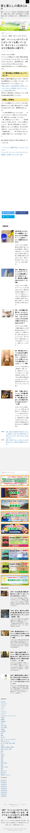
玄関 (2, 761)
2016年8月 (3, 796)
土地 (2, 723)
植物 (2, 757)
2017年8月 (3, 782)
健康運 (12, 147)
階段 (2, 768)
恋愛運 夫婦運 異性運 (7, 747)
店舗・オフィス (5, 741)
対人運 (2, 737)
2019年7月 (3, 780)
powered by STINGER (17, 830)
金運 (2, 765)
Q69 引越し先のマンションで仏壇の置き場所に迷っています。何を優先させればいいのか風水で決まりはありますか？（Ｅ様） (21, 397)
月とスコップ (15, 806)
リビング (3, 713)
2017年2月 (3, 786)
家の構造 (3, 731)
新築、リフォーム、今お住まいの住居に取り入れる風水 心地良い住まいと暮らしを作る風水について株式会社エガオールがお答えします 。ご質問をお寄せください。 (15, 822)
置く (18, 154)
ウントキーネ (23, 804)
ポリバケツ (24, 152)
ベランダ (17, 152)
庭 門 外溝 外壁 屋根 (8, 743)
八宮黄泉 (8, 154)
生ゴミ (14, 154)
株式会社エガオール (13, 804)
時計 (2, 753)
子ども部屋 (4, 727)
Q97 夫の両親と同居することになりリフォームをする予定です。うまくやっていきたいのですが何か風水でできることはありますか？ (21, 316)
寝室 (2, 735)
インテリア (4, 703)
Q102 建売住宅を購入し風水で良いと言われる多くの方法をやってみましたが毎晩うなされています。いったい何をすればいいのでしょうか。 (19, 679)
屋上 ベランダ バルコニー (8, 739)
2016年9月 (3, 794)
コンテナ (5, 152)
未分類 (2, 755)
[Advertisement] (15, 173)
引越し (2, 745)
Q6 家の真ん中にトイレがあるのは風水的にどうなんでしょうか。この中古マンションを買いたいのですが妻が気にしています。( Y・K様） (22, 357)
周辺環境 (3, 721)
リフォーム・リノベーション (8, 715)
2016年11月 (4, 790)
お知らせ (3, 701)
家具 (2, 733)
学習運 (2, 729)
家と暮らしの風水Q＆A (14, 7)
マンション (6, 147)
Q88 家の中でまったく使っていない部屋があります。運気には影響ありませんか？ (17, 442)
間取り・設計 (4, 766)
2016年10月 (4, 792)
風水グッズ (4, 770)
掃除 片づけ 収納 (6, 749)
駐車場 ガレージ (5, 774)
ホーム (5, 804)
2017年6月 (3, 784)
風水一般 (3, 772)
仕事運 (2, 717)
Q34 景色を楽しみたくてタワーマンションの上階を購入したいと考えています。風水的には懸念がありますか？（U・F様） (22, 276)
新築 (2, 751)
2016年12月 (4, 788)
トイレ (2, 707)
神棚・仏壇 (4, 763)
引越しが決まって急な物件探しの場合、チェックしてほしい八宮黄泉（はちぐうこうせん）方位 (14, 88)
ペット (2, 709)
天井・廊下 (4, 725)
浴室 (2, 759)
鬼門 (21, 154)
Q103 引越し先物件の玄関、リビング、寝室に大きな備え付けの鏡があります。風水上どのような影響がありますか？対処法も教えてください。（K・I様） (19, 656)
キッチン (3, 705)
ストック (11, 152)
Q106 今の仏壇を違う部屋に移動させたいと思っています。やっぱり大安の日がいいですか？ (19, 594)
